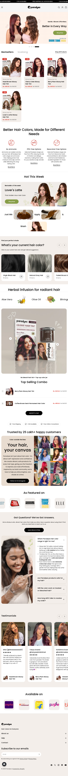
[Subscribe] (39, 754)
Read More (11, 167)
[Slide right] (64, 245)
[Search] (59, 7)
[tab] (7, 52)
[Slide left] (59, 245)
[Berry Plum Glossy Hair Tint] (57, 67)
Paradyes (9, 769)
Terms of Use (23, 758)
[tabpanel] (34, 89)
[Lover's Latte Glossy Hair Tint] (11, 100)
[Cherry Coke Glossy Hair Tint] (34, 67)
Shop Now (60, 33)
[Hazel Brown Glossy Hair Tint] (11, 67)
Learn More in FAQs (34, 530)
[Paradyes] (12, 503)
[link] (23, 214)
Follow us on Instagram (17, 481)
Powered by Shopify (18, 769)
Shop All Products (61, 52)
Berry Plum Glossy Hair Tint (24, 391)
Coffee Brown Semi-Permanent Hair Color (30, 403)
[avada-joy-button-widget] (4, 764)
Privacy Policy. (32, 758)
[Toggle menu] (2, 7)
